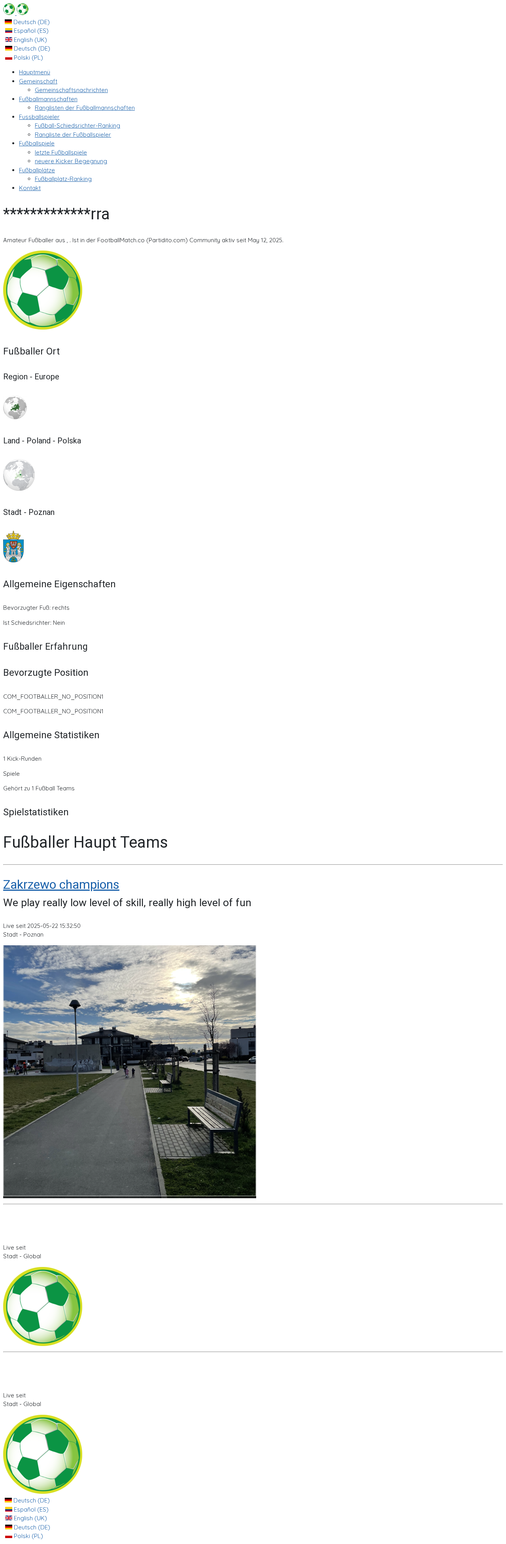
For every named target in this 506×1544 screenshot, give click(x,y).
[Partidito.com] (15, 13)
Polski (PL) (27, 57)
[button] (38, 81)
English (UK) (29, 39)
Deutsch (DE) (31, 22)
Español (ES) (30, 30)
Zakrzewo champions (61, 884)
